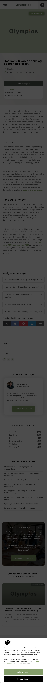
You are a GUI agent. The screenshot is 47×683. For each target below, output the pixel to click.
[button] (42, 642)
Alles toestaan (23, 672)
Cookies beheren (23, 679)
